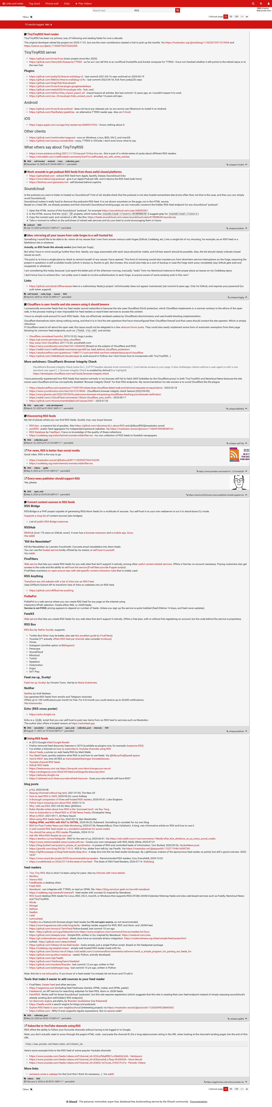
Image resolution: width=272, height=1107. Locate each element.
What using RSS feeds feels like (46, 819)
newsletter (39, 728)
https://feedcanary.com (42, 768)
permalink (51, 164)
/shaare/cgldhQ (237, 1019)
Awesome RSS (134, 745)
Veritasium (136, 1056)
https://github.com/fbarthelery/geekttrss (51, 112)
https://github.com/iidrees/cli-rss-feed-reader (54, 944)
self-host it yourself (103, 550)
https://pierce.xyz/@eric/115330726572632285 (50, 45)
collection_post (72, 161)
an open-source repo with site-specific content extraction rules (82, 570)
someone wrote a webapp (43, 1074)
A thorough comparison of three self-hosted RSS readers (60, 799)
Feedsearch (35, 991)
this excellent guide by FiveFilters (93, 635)
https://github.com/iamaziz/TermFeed (50, 928)
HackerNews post (189, 845)
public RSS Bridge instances (52, 521)
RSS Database (37, 432)
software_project (54, 728)
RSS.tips (34, 425)
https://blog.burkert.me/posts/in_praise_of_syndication (60, 845)
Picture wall (51, 3)
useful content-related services (155, 564)
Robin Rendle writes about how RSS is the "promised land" (61, 809)
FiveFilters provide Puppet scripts (106, 567)
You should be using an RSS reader (48, 832)
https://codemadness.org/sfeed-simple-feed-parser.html (155, 938)
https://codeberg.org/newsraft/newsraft (51, 892)
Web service (30, 564)
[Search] (253, 3)
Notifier (28, 693)
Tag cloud (34, 3)
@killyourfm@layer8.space (124, 755)
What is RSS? (36, 815)
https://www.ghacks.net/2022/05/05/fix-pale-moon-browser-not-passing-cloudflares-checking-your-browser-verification (95, 394)
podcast (31, 225)
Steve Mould (135, 1059)
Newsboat (34, 889)
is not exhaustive (48, 973)
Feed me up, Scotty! (35, 682)
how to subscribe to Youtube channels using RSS (84, 748)
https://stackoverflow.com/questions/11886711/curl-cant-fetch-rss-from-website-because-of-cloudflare (86, 352)
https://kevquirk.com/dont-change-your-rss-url (85, 768)
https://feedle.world (40, 1004)
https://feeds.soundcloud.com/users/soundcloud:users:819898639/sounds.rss (132, 217)
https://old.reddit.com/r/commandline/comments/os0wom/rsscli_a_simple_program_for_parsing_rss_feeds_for (129, 951)
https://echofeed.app (83, 723)
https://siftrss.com (39, 1010)
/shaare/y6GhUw (236, 731)
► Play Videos (83, 3)
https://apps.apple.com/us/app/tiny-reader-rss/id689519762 (63, 124)
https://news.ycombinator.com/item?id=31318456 (57, 391)
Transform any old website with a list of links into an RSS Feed (59, 581)
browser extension (96, 532)
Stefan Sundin (46, 629)
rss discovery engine (40, 1000)
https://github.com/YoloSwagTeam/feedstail (54, 961)
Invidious (106, 638)
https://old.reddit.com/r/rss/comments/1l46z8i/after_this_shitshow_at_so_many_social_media (162, 838)
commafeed (36, 918)
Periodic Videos (136, 1062)
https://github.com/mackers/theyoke (49, 964)
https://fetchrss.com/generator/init (48, 182)
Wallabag (148, 861)
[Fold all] (247, 16)
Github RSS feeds (39, 765)
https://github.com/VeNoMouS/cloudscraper (54, 355)
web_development (54, 405)
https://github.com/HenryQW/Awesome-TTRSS (55, 61)
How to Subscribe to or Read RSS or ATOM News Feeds (60, 812)
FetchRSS (34, 994)
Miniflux (33, 876)
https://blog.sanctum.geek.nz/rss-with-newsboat (123, 889)
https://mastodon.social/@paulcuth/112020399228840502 (140, 1007)
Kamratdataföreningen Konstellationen (87, 758)
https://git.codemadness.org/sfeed (48, 938)
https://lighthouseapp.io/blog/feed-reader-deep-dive (58, 851)
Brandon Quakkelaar (79, 1000)
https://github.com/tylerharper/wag (49, 967)
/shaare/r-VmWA (236, 165)
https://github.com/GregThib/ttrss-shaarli (52, 82)
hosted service (50, 550)
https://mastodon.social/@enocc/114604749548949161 (142, 428)
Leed (32, 915)
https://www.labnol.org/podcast (47, 178)
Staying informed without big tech (48, 792)
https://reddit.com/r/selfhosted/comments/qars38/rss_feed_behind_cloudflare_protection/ (79, 349)
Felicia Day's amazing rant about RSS (50, 802)
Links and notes (14, 3)
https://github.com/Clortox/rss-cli (48, 951)
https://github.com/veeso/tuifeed (57, 941)
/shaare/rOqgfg (237, 297)
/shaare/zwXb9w (236, 228)
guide (45, 468)
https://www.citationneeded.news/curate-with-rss (56, 841)
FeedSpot (54, 432)
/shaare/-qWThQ (236, 443)
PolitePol (30, 596)
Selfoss (33, 908)
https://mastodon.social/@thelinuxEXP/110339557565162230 (64, 460)
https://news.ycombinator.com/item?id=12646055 (57, 346)
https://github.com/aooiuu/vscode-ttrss (51, 140)
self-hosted (39, 161)
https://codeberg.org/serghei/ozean (49, 948)
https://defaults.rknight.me (44, 775)
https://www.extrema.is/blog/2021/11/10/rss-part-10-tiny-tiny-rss (65, 153)
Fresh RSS (35, 885)
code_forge (46, 294)
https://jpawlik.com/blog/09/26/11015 (51, 848)
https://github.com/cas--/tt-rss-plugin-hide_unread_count (60, 96)
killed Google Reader (58, 742)
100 (236, 16)
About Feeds (36, 752)
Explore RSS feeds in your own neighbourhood (55, 1007)
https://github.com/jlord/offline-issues (50, 286)
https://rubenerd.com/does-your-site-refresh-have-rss (58, 778)
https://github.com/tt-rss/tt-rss (46, 58)
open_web (38, 405)
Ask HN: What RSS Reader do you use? (50, 835)
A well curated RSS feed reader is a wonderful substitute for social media (69, 828)
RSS (47, 25)
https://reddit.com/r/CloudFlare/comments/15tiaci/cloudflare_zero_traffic (70, 397)
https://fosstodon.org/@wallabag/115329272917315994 (197, 42)
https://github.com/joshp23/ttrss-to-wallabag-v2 (56, 76)
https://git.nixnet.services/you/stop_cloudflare (55, 339)
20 (225, 16)
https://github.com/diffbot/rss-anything (51, 590)
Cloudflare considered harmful (46, 336)
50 (231, 16)
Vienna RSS (35, 879)
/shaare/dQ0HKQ (236, 409)
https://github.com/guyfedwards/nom (58, 931)
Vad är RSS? (36, 758)
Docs (130, 532)
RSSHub (29, 532)
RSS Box (29, 629)
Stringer (33, 905)
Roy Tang (104, 809)
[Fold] (246, 164)
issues (57, 294)
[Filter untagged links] (31, 17)
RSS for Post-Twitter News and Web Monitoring (55, 825)
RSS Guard (35, 895)
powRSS (34, 428)
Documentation (198, 1101)
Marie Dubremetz (87, 682)
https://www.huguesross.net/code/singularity (54, 925)
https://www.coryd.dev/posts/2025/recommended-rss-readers (63, 858)
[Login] (268, 3)
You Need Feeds (38, 755)
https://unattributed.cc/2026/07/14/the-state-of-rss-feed (60, 861)
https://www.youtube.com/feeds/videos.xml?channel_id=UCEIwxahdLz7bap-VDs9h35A (77, 1059)
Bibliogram (67, 645)
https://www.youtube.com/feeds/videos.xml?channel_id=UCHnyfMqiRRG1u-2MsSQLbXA (78, 1056)
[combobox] (154, 10)
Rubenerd (101, 1000)
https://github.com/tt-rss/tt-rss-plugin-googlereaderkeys (60, 86)
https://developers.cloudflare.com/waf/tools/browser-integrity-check (71, 373)
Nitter (46, 635)
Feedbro (33, 921)
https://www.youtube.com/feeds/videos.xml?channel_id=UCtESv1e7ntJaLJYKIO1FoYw (77, 1062)
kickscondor (35, 703)
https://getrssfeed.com (42, 175)
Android (51, 161)
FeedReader (35, 882)
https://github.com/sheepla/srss (47, 935)
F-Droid (126, 112)
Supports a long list (35, 515)
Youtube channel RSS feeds (44, 762)
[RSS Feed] (261, 3)
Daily (67, 3)
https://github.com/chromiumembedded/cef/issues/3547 (61, 400)
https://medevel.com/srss (136, 935)
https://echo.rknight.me (42, 714)
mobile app (119, 532)
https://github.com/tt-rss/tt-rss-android (50, 108)
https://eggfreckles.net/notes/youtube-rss (225, 1082)
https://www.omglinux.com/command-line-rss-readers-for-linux (114, 931)
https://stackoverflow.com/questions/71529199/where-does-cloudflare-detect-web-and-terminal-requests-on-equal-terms (95, 387)
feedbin (33, 912)
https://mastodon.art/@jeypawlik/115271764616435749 (158, 848)
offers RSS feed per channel (68, 638)
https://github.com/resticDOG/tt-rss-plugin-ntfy (55, 89)
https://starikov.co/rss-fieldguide (47, 838)
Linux (60, 161)
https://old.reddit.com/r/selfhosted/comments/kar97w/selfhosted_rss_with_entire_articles (79, 156)
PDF (107, 728)
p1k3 (32, 789)
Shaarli (73, 1101)
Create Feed (48, 984)
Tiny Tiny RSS (37, 872)
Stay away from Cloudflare (44, 342)
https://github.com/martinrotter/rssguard (52, 137)
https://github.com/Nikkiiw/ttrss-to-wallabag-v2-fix (57, 79)
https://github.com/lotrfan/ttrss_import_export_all (57, 92)
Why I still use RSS (39, 805)
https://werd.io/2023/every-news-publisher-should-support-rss (216, 495)
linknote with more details (110, 872)
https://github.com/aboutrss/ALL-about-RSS (100, 425)
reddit (31, 535)
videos (37, 468)
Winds (32, 902)
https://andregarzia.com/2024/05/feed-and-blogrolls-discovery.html (67, 771)
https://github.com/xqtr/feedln (46, 957)
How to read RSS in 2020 (43, 796)
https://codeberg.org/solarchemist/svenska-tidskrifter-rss (61, 435)
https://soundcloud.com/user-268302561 (125, 210)
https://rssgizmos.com (41, 987)
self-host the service (76, 567)
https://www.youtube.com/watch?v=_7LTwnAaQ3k (221, 471)
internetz (98, 728)
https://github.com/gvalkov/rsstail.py (50, 954)
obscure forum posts (132, 327)
